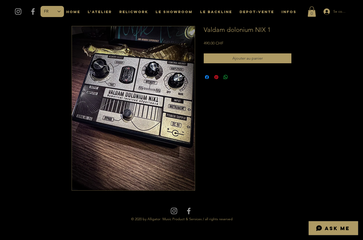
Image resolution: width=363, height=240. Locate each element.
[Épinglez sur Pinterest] (216, 77)
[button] (311, 11)
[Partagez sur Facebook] (207, 77)
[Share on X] (235, 77)
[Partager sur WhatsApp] (226, 77)
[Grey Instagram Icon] (18, 11)
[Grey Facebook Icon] (33, 11)
